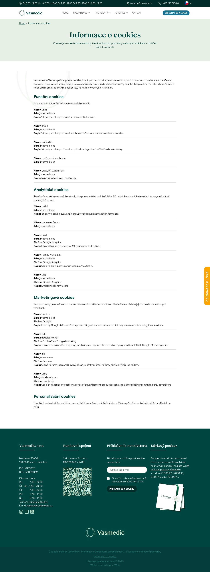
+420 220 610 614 (170, 3)
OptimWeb (113, 565)
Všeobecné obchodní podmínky (143, 551)
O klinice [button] (120, 13)
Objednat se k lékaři (176, 13)
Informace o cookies (105, 556)
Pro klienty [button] (101, 13)
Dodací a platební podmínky (64, 551)
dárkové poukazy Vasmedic (166, 469)
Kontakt (136, 13)
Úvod (65, 13)
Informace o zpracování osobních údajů (102, 551)
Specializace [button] (80, 13)
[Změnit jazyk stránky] (188, 3)
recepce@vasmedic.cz (141, 3)
